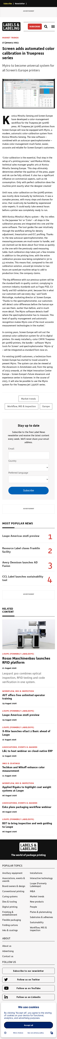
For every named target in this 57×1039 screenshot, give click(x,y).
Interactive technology (41, 878)
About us (6, 945)
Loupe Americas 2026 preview (20, 536)
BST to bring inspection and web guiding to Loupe (27, 824)
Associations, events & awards (19, 747)
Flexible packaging (11, 919)
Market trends (10, 38)
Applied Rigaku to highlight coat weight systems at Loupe (26, 788)
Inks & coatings (11, 763)
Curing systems (9, 896)
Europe (46, 406)
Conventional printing (13, 891)
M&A (32, 891)
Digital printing (9, 906)
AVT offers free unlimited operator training (23, 696)
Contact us (7, 956)
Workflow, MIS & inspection (21, 406)
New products (37, 901)
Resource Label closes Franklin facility (21, 549)
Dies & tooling (9, 901)
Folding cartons (10, 925)
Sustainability (37, 922)
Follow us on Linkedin (29, 997)
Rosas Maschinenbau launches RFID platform (26, 660)
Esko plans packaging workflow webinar (26, 807)
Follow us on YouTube (28, 988)
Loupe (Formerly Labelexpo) (18, 653)
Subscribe (7, 3)
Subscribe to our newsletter (28, 970)
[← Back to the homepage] (11, 30)
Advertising (8, 951)
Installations (36, 872)
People (33, 906)
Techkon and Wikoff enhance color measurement (23, 768)
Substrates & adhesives (41, 917)
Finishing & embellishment (9, 913)
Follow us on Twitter (28, 979)
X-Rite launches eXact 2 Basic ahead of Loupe (26, 732)
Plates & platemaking (41, 911)
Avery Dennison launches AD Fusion (20, 564)
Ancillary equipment (12, 872)
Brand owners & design (13, 886)
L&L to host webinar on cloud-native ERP (27, 751)
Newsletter (20, 3)
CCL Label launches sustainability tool (22, 578)
